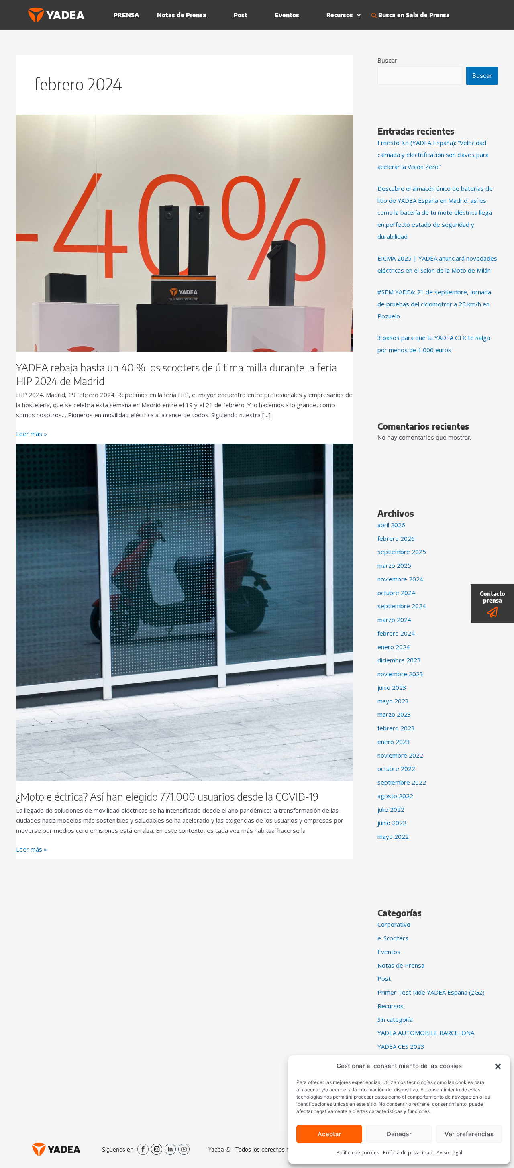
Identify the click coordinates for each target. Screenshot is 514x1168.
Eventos (287, 14)
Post (240, 14)
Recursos (339, 14)
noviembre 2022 (400, 755)
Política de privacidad (407, 1152)
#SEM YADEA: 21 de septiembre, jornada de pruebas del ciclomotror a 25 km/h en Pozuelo (434, 304)
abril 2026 (391, 525)
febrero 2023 (396, 728)
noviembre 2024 (400, 579)
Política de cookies (358, 1152)
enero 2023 (393, 742)
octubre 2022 (396, 768)
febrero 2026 (396, 538)
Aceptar (329, 1134)
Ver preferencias (469, 1134)
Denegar (399, 1134)
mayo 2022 (393, 836)
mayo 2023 (393, 701)
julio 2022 (390, 809)
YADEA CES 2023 (400, 1046)
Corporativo (393, 924)
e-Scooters (392, 938)
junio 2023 (391, 687)
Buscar (387, 60)
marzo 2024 (394, 620)
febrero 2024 (396, 633)
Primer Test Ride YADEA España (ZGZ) (431, 992)
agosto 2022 (395, 796)
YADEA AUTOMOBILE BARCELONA (425, 1033)
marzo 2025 (394, 565)
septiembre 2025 (401, 552)
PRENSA (126, 14)
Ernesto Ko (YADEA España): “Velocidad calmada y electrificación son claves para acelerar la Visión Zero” (433, 155)
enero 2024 (393, 647)
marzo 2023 (394, 714)
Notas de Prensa (181, 14)
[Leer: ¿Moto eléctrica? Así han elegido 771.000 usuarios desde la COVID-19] (184, 612)
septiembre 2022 (401, 782)
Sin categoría (395, 1019)
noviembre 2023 (400, 674)
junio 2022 (391, 823)
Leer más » (31, 433)
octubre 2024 (396, 593)
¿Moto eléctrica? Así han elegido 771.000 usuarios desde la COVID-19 (167, 796)
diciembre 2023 (399, 660)
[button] (498, 1066)
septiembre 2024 (401, 606)
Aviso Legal (449, 1152)
